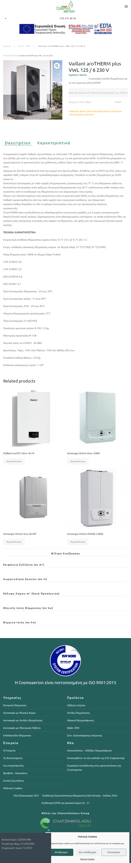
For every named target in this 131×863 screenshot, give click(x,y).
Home (5, 55)
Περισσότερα (14, 461)
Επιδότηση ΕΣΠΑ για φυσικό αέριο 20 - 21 (65, 802)
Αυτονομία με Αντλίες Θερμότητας (22, 720)
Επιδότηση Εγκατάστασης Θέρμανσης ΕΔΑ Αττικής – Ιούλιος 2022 (79, 795)
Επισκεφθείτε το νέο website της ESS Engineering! (95, 757)
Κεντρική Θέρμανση (14, 705)
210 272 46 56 (68, 18)
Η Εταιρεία (9, 750)
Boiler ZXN (13, 55)
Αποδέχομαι (61, 852)
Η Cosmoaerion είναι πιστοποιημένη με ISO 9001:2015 (65, 682)
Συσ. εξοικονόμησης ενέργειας (84, 735)
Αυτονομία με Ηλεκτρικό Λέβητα (22, 727)
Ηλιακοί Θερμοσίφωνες (80, 720)
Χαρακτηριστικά (53, 142)
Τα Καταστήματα (13, 757)
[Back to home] (65, 6)
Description (18, 142)
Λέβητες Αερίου (76, 705)
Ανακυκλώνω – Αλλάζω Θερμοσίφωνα (89, 750)
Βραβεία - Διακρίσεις (15, 773)
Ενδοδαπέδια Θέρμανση (17, 735)
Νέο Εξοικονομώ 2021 (26, 795)
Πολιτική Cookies (87, 859)
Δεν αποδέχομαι (87, 852)
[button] (126, 6)
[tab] (16, 142)
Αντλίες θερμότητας (100, 111)
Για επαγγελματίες (13, 765)
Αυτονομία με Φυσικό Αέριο (19, 712)
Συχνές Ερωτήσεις (13, 780)
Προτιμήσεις (113, 852)
